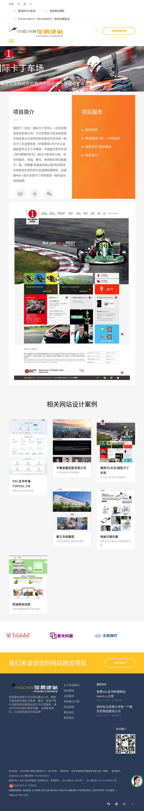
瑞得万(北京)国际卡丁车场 (114, 470)
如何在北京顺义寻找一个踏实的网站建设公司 (114, 709)
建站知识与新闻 (26, 10)
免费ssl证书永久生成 (18, 794)
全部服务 (69, 696)
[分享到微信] (18, 4)
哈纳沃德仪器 (109, 536)
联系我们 (69, 717)
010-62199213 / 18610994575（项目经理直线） (44, 19)
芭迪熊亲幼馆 (21, 604)
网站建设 (69, 690)
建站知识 (69, 712)
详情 (28, 444)
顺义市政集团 (65, 536)
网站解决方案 (72, 701)
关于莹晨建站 (72, 685)
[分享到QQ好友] (25, 4)
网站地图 (14, 799)
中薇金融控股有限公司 (71, 467)
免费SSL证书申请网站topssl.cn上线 (111, 694)
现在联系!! (120, 663)
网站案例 (69, 707)
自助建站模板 (56, 10)
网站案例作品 (119, 30)
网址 (28, 450)
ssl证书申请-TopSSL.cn (22, 484)
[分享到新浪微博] (31, 4)
